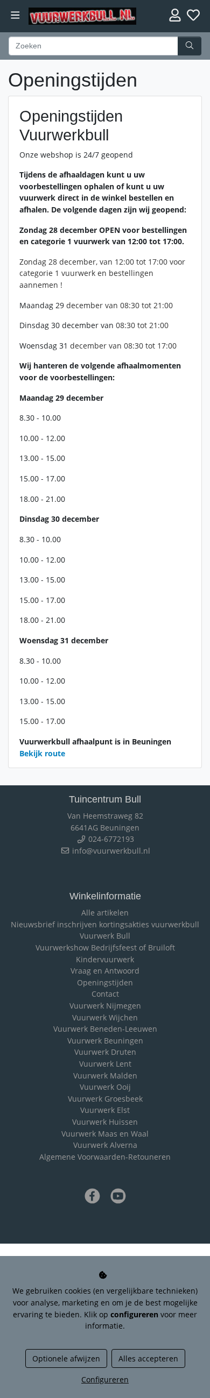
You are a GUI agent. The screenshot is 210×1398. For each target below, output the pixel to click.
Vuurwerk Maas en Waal (105, 1134)
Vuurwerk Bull (105, 936)
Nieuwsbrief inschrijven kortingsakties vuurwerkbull (105, 924)
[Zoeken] (189, 46)
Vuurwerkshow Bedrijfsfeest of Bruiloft (105, 947)
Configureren (105, 1379)
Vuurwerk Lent (105, 1064)
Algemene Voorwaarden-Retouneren (105, 1157)
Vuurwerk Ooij (105, 1087)
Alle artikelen (105, 912)
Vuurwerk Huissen (105, 1122)
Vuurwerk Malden (105, 1075)
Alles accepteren (148, 1358)
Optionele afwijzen (66, 1358)
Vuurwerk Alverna (105, 1145)
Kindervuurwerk (105, 959)
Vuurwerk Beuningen (105, 1040)
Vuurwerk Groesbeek (105, 1099)
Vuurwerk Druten (105, 1052)
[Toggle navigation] (15, 15)
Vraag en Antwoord (105, 971)
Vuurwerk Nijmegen (105, 1005)
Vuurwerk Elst (105, 1110)
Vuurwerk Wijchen (105, 1017)
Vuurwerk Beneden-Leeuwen (105, 1029)
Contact (105, 994)
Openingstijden (105, 982)
